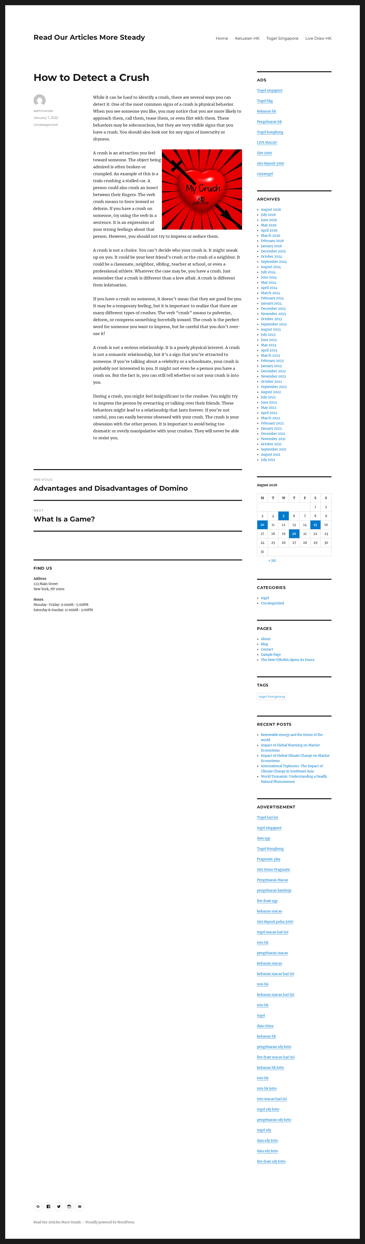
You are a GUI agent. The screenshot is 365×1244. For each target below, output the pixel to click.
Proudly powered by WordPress (110, 1222)
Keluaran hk (266, 111)
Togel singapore (270, 90)
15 (315, 525)
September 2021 (273, 449)
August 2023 (271, 329)
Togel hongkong (270, 132)
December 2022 (273, 371)
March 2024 (270, 293)
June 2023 (269, 340)
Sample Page (271, 655)
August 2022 (271, 392)
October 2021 (271, 444)
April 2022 (269, 413)
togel (265, 598)
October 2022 (271, 382)
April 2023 (269, 350)
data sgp (263, 838)
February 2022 (272, 423)
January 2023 (271, 366)
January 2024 (271, 303)
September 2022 (274, 387)
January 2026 (271, 246)
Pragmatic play (268, 859)
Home (222, 38)
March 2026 (270, 236)
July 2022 (268, 397)
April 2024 (269, 288)
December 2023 (273, 309)
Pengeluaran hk (269, 122)
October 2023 (271, 319)
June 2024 (269, 277)
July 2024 (268, 272)
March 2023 (270, 355)
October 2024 (271, 256)
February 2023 (272, 361)
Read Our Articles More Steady (89, 37)
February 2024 (272, 298)
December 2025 (273, 251)
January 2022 (271, 428)
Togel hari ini (267, 817)
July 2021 (268, 460)
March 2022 (270, 418)
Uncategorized (46, 125)
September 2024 (274, 262)
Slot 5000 (264, 153)
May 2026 (269, 225)
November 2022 (273, 376)
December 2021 (273, 434)
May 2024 (268, 282)
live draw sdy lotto (271, 1161)
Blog (264, 644)
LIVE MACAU (267, 142)
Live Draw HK (318, 38)
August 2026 (271, 209)
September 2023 (274, 324)
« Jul (272, 560)
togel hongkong (272, 696)
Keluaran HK (247, 38)
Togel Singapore (282, 38)
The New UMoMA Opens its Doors (288, 660)
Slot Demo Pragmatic (273, 869)
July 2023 (268, 335)
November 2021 (273, 439)
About (265, 639)
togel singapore (269, 828)
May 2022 (268, 408)
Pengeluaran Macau (272, 880)
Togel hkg (265, 101)
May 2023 (268, 345)
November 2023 (273, 314)
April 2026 (269, 230)
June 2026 (269, 220)
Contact (267, 649)
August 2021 (270, 454)
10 (262, 525)
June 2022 (269, 402)
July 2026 (268, 215)
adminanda (43, 111)
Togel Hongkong (270, 849)
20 (294, 534)
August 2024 (271, 267)
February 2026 (272, 241)
